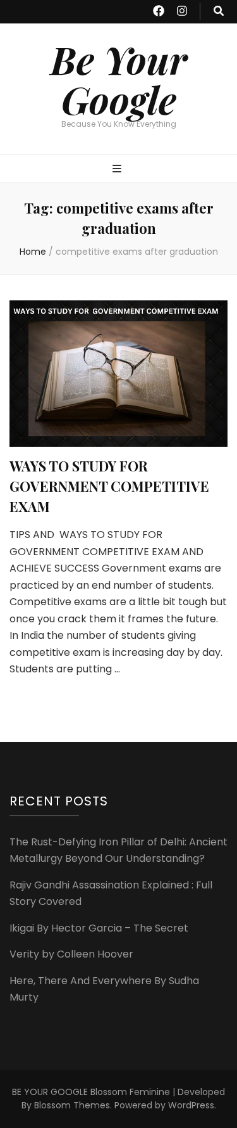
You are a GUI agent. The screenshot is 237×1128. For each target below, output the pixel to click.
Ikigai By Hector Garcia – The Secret (98, 928)
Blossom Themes (72, 1105)
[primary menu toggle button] (118, 169)
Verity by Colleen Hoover (71, 954)
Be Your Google (119, 79)
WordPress (191, 1105)
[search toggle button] (219, 11)
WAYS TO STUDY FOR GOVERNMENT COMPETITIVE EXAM (109, 486)
